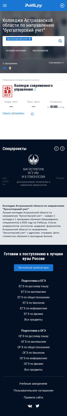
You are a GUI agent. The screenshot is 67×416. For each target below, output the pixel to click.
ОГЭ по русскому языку (33, 336)
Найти (62, 41)
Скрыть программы (13, 113)
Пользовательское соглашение (33, 390)
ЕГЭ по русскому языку (33, 286)
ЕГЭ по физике (33, 313)
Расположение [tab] (40, 50)
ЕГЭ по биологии (33, 302)
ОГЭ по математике (33, 341)
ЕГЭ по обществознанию (33, 297)
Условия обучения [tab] (16, 50)
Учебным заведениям (33, 383)
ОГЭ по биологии (33, 352)
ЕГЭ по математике (33, 291)
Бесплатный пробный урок (34, 267)
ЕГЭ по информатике (33, 308)
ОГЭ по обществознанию (34, 347)
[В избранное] (35, 89)
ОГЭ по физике (33, 363)
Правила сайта (33, 397)
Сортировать (55, 62)
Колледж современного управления (33, 87)
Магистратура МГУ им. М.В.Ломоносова (33, 172)
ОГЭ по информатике (33, 358)
